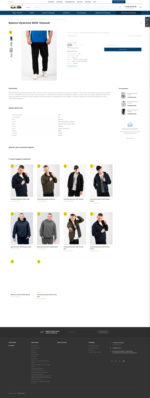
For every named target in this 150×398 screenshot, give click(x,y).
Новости (33, 350)
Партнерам (12, 342)
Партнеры (34, 352)
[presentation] (11, 60)
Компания (34, 342)
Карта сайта (21, 393)
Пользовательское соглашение (39, 372)
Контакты (33, 356)
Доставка (91, 350)
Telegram (115, 361)
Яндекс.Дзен (123, 361)
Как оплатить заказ (94, 347)
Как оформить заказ (94, 345)
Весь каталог (62, 342)
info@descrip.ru (116, 348)
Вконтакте (111, 361)
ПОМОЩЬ (92, 342)
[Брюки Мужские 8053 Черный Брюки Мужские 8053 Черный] (39, 56)
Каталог (11, 345)
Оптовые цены (132, 97)
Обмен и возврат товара (95, 352)
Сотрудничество (35, 347)
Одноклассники (119, 361)
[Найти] (120, 7)
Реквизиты (34, 358)
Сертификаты (34, 354)
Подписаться (103, 331)
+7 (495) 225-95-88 (130, 6)
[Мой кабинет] (140, 8)
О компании (34, 345)
